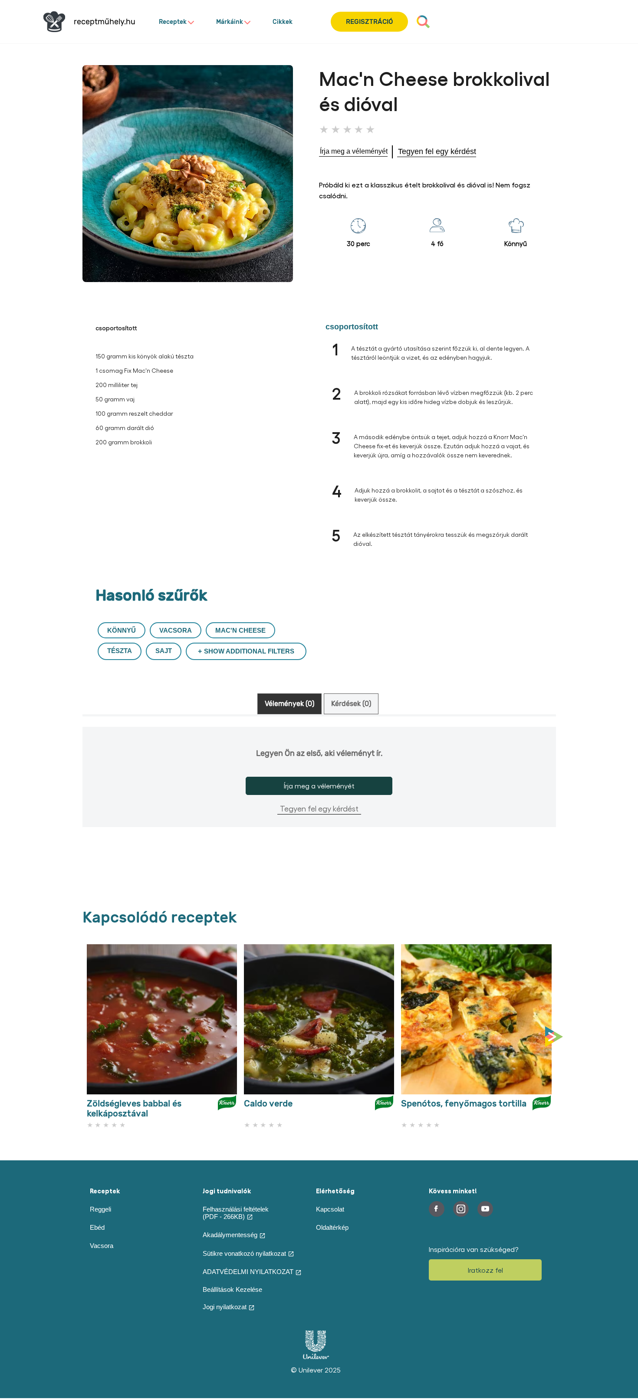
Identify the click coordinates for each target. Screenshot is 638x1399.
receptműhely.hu (104, 21)
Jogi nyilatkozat (225, 1306)
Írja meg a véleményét (319, 786)
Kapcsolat (330, 1209)
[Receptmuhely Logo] (54, 21)
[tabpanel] (319, 791)
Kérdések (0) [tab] (351, 704)
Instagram (461, 1209)
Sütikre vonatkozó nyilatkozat (244, 1253)
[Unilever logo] (316, 1357)
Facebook (436, 1209)
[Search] (423, 21)
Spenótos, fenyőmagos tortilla (463, 1104)
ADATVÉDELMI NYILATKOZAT (248, 1271)
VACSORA (175, 630)
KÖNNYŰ (121, 630)
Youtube (485, 1209)
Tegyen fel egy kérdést (319, 808)
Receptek (173, 22)
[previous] (84, 1037)
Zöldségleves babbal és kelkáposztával (134, 1109)
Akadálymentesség (230, 1234)
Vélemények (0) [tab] (289, 704)
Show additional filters (249, 651)
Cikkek (283, 22)
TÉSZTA (119, 650)
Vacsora (101, 1245)
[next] (556, 1037)
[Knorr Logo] (227, 1106)
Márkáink (229, 22)
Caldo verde (268, 1104)
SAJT (163, 650)
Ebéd (97, 1227)
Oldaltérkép (332, 1227)
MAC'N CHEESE (240, 630)
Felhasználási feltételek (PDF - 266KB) (236, 1212)
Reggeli (100, 1209)
